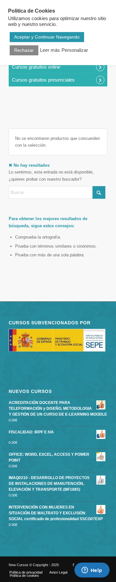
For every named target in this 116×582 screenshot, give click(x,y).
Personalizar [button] (75, 50)
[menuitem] (26, 572)
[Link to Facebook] (73, 565)
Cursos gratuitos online (36, 67)
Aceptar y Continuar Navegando (47, 36)
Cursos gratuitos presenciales (43, 80)
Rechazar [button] (24, 50)
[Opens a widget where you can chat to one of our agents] (92, 571)
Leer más (50, 50)
